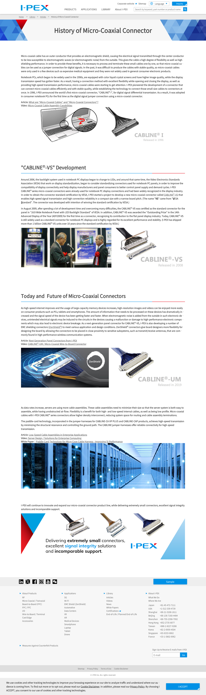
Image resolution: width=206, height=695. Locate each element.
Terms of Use (106, 668)
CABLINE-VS (171, 194)
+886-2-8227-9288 (168, 626)
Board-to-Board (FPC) (32, 604)
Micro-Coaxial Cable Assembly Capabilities (50, 105)
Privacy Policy (92, 668)
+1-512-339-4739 (167, 608)
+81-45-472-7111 (167, 605)
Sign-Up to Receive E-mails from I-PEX (169, 649)
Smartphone (70, 624)
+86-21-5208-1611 (168, 612)
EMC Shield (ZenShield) (75, 604)
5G (65, 597)
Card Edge (27, 617)
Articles (43, 17)
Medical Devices (71, 620)
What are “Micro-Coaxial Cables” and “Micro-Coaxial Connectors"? (63, 102)
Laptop (67, 627)
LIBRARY (105, 9)
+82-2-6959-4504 (167, 629)
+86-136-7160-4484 (169, 615)
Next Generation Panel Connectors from (53, 340)
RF (23, 597)
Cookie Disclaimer (121, 668)
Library (32, 17)
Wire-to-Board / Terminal (33, 614)
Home (21, 17)
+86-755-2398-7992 (169, 619)
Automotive (69, 607)
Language (159, 3)
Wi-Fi (66, 600)
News (108, 604)
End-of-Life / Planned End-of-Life (121, 614)
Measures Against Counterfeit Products (40, 645)
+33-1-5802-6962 (167, 636)
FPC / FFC (26, 607)
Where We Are (154, 600)
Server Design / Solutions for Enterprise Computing (54, 438)
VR (65, 614)
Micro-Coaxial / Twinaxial (33, 600)
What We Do (153, 597)
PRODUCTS (70, 9)
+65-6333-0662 (167, 633)
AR (65, 617)
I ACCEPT (183, 686)
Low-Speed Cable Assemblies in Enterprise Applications (58, 434)
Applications (70, 593)
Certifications (112, 610)
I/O (23, 610)
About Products (29, 593)
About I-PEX (121, 9)
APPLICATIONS (89, 9)
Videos (109, 600)
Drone (67, 634)
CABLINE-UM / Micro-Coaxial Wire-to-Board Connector (57, 344)
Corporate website (125, 3)
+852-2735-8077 (167, 622)
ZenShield (55, 327)
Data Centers (70, 610)
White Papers (112, 607)
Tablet (67, 631)
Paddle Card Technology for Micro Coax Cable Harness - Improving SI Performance (79, 441)
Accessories (27, 620)
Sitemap (142, 3)
